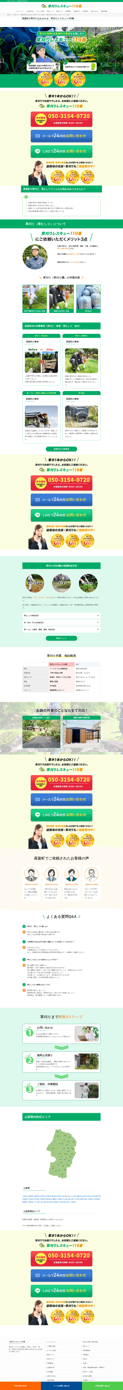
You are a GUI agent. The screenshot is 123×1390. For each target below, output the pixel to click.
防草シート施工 (88, 1372)
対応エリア (50, 1359)
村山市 (90, 1196)
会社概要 (50, 1372)
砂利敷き (86, 1354)
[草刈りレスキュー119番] (61, 6)
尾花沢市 (97, 1196)
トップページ (51, 1342)
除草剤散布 (86, 1350)
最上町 (71, 1199)
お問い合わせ (51, 1376)
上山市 (73, 1196)
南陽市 (78, 1196)
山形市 (25, 1196)
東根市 (54, 1196)
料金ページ (50, 1354)
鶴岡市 (31, 1196)
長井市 (84, 1196)
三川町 (37, 1202)
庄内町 (30, 1199)
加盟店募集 (50, 1380)
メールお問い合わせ (61, 1386)
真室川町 (83, 1199)
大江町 (76, 1199)
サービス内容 (51, 1350)
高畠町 (24, 1199)
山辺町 (59, 1199)
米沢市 (42, 1196)
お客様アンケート (89, 1380)
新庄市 (67, 1196)
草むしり (86, 1346)
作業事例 (50, 1363)
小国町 (89, 1199)
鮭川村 (66, 1202)
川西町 (42, 1199)
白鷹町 (53, 1199)
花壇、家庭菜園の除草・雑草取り (94, 1367)
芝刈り (85, 1359)
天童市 (48, 1196)
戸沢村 (60, 1202)
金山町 (43, 1202)
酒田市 (36, 1196)
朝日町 (31, 1202)
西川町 (49, 1202)
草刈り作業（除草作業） (91, 1342)
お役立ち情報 (87, 1376)
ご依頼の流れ (51, 1346)
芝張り (85, 1363)
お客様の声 (50, 1367)
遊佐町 (47, 1199)
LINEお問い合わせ (102, 1386)
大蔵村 (72, 1202)
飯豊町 (24, 1202)
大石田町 (96, 1199)
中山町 (65, 1199)
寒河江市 (60, 1196)
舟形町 (55, 1202)
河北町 (36, 1199)
